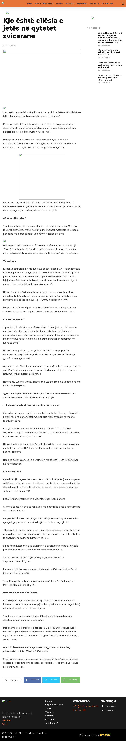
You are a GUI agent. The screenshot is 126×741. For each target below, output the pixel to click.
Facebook (110, 706)
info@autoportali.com (85, 706)
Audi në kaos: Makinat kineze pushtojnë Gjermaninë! (110, 77)
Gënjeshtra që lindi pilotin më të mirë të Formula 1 (109, 52)
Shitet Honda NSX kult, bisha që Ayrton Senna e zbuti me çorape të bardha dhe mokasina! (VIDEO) (110, 37)
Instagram (110, 710)
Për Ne (6, 720)
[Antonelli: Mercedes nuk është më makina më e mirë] (92, 66)
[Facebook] (102, 706)
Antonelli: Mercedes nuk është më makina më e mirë (110, 64)
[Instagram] (102, 710)
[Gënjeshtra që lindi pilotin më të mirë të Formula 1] (92, 53)
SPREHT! (105, 734)
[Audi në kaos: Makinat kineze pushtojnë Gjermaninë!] (92, 79)
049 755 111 (79, 709)
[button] (122, 3)
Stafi (4, 724)
